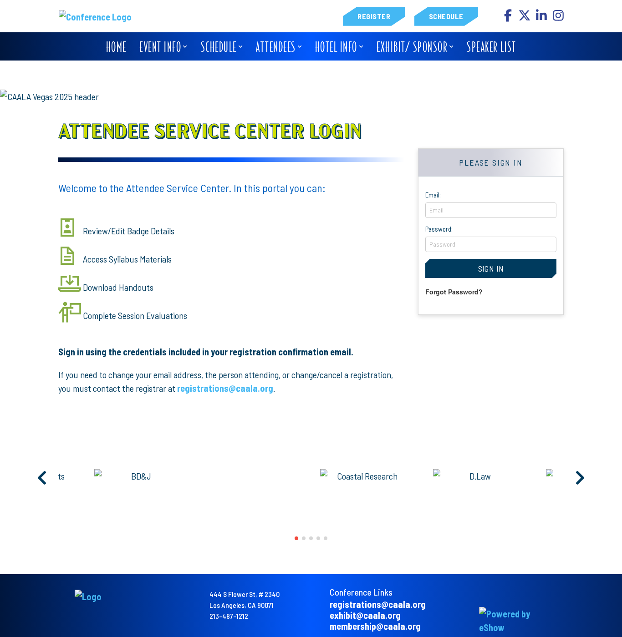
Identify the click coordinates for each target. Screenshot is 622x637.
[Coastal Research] (260, 476)
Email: (433, 195)
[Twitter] (525, 17)
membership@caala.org (375, 626)
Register (373, 16)
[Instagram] (558, 17)
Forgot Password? (454, 291)
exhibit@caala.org (365, 615)
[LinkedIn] (542, 17)
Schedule (446, 16)
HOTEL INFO (336, 47)
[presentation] (42, 478)
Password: (439, 229)
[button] (296, 538)
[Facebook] (508, 17)
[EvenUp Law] (486, 476)
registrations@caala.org (225, 388)
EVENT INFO (160, 47)
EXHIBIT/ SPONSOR (412, 47)
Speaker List (491, 47)
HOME (116, 47)
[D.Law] (373, 476)
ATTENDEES (276, 47)
